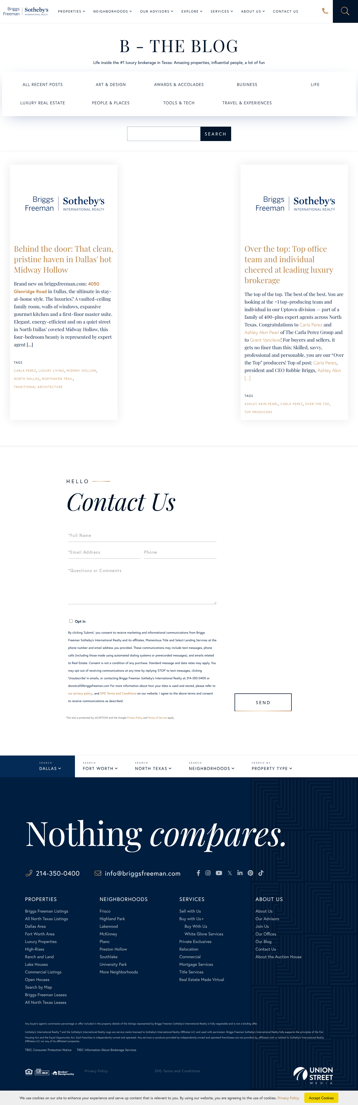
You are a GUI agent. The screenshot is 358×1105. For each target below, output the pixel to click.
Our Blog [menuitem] (264, 941)
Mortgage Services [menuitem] (196, 964)
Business (247, 84)
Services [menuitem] (220, 11)
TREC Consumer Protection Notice (48, 1050)
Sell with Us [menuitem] (190, 911)
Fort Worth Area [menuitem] (40, 934)
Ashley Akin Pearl (262, 332)
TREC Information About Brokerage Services (106, 1050)
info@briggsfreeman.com (143, 873)
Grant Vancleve (265, 340)
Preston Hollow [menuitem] (113, 949)
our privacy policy (80, 694)
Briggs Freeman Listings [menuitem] (46, 911)
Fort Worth (98, 768)
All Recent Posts (43, 84)
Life (315, 84)
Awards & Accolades (179, 84)
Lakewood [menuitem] (109, 926)
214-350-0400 (325, 11)
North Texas (151, 768)
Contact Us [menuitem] (286, 11)
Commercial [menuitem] (189, 957)
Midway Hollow (81, 371)
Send (263, 702)
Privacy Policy (135, 717)
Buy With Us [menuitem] (196, 926)
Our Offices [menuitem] (266, 934)
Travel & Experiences (247, 103)
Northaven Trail (57, 379)
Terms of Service (157, 717)
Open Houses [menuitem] (37, 979)
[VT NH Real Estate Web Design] (313, 1075)
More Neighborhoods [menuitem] (119, 972)
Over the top (317, 404)
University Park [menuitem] (113, 964)
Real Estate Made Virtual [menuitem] (201, 979)
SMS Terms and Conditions (118, 694)
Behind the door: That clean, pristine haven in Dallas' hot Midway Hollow (63, 259)
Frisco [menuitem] (105, 911)
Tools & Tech (179, 103)
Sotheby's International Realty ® (43, 1032)
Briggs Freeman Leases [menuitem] (46, 995)
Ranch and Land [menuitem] (39, 957)
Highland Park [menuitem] (112, 918)
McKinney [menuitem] (108, 934)
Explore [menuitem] (190, 11)
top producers (258, 412)
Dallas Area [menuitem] (35, 926)
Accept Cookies (321, 1097)
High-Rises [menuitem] (34, 949)
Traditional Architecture (38, 387)
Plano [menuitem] (105, 941)
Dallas (48, 768)
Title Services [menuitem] (191, 972)
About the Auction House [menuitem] (279, 957)
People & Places (111, 103)
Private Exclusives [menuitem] (195, 941)
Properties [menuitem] (70, 11)
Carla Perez (25, 371)
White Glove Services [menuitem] (204, 934)
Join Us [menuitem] (262, 926)
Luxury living (51, 371)
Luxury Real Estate (42, 103)
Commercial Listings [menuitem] (43, 972)
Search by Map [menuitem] (38, 987)
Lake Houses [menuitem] (36, 964)
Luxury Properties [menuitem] (41, 941)
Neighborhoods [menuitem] (110, 11)
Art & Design (111, 84)
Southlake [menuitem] (108, 957)
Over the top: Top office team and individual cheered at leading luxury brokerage (289, 264)
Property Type (270, 768)
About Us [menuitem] (251, 11)
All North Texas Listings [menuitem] (46, 918)
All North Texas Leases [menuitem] (46, 1002)
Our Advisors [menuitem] (155, 11)
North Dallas (27, 379)
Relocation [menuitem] (188, 949)
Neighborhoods (209, 768)
